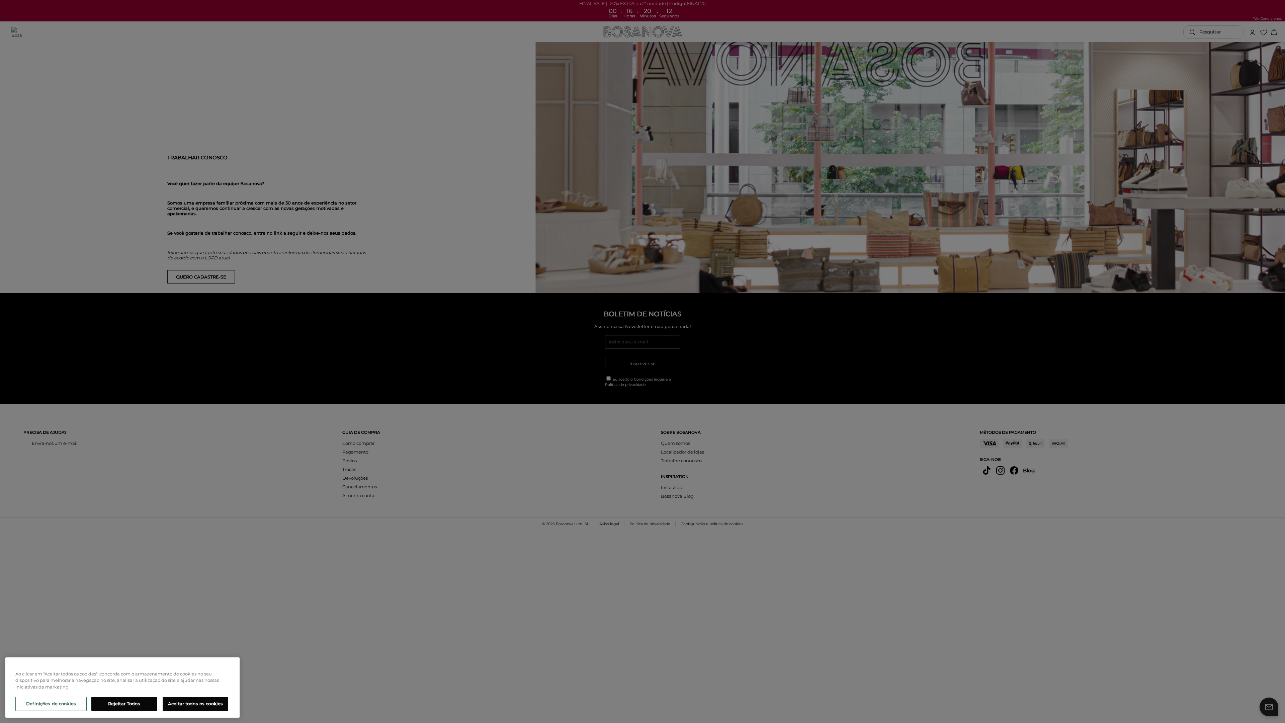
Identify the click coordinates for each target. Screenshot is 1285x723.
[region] (122, 687)
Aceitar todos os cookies (195, 703)
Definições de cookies (51, 703)
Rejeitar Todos (124, 703)
